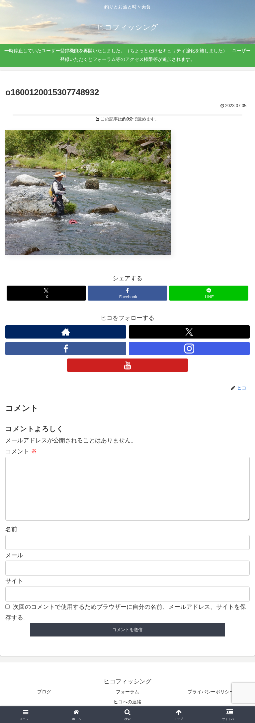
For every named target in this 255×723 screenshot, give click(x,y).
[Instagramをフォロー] (189, 348)
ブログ (44, 691)
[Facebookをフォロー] (65, 348)
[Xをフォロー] (189, 332)
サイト (14, 581)
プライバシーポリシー (211, 691)
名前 (11, 529)
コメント (21, 451)
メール (14, 555)
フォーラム (127, 691)
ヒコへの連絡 (127, 701)
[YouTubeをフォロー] (127, 365)
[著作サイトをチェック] (65, 332)
